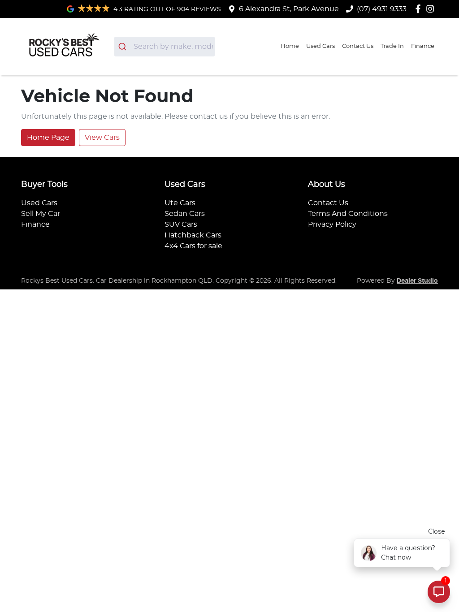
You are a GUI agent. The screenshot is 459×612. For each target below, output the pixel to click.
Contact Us (357, 46)
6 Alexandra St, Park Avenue (289, 9)
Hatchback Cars (193, 235)
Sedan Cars (185, 213)
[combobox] (164, 46)
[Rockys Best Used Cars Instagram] (432, 8)
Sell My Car (40, 213)
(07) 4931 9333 (382, 9)
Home (290, 46)
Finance (422, 46)
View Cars (102, 137)
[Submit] (124, 46)
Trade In (392, 46)
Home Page (48, 137)
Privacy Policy (332, 224)
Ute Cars (180, 203)
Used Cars (320, 46)
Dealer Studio (417, 281)
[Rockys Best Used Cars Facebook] (420, 8)
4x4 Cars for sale (193, 246)
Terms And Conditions (348, 213)
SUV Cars (181, 224)
